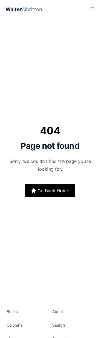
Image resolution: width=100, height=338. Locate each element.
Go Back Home (53, 190)
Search (58, 325)
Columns (14, 325)
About (57, 311)
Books (12, 311)
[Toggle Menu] (92, 9)
